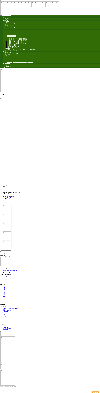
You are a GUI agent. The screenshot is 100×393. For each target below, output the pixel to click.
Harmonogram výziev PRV (12, 31)
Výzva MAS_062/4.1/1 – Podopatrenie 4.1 (15, 41)
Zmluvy (4, 277)
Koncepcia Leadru (8, 54)
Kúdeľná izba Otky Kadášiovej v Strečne (10, 308)
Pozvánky (7, 18)
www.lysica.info (8, 197)
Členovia (4, 306)
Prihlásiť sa (5, 326)
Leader (4, 309)
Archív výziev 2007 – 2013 (12, 47)
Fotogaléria (5, 307)
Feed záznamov (6, 327)
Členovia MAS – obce (9, 22)
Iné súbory (5, 281)
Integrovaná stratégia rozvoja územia (11, 26)
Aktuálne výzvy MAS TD (7, 29)
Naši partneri (5, 312)
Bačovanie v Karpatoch (7, 272)
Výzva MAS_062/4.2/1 (11, 45)
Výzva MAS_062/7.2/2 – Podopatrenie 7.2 (15, 42)
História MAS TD (8, 21)
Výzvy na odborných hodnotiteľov (13, 46)
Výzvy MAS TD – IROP (9, 48)
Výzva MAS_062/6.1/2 (11, 37)
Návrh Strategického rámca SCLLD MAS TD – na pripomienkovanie (20, 62)
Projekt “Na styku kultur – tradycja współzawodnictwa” (17, 57)
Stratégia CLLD (8, 58)
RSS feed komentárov (7, 328)
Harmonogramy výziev (9, 30)
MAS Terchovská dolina (7, 310)
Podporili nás (5, 316)
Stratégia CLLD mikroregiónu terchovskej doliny (14, 50)
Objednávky (5, 276)
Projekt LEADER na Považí (8, 271)
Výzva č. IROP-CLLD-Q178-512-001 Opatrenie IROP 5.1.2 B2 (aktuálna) (21, 49)
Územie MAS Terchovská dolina (11, 27)
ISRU (4, 280)
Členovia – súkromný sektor (10, 23)
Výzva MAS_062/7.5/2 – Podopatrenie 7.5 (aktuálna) (17, 39)
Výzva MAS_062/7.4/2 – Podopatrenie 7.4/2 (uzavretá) (17, 38)
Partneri (6, 28)
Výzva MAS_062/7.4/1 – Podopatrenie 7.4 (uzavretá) (17, 43)
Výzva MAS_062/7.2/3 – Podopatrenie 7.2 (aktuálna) (17, 40)
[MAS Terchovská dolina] (6, 0)
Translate (9, 256)
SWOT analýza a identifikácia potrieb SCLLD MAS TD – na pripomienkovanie (22, 61)
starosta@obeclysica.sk (10, 199)
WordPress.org (5, 329)
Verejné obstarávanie (6, 279)
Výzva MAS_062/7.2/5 (11, 35)
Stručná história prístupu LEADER (11, 53)
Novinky (4, 314)
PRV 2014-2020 (8, 52)
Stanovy (6, 24)
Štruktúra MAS (8, 25)
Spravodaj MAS (8, 66)
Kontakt (4, 67)
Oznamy (6, 19)
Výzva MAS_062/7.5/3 (11, 36)
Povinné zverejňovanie (7, 317)
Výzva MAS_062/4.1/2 (11, 44)
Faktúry (4, 278)
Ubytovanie (7, 65)
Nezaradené (5, 313)
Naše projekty (7, 55)
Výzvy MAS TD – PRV (9, 34)
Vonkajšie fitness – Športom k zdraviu (14, 56)
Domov (4, 17)
